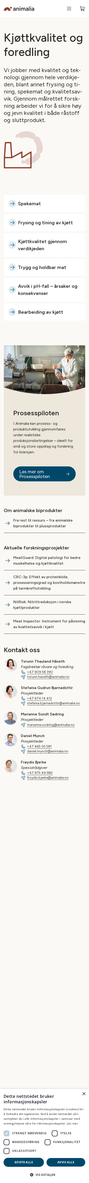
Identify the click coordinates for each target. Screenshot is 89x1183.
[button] (44, 1175)
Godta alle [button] (23, 1162)
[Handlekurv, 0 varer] (82, 8)
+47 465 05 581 (39, 746)
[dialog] (44, 1136)
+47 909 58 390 (40, 672)
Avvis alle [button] (65, 1162)
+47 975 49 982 (40, 773)
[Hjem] (19, 8)
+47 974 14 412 (39, 698)
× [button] (83, 1094)
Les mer (72, 1123)
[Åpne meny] (69, 8)
